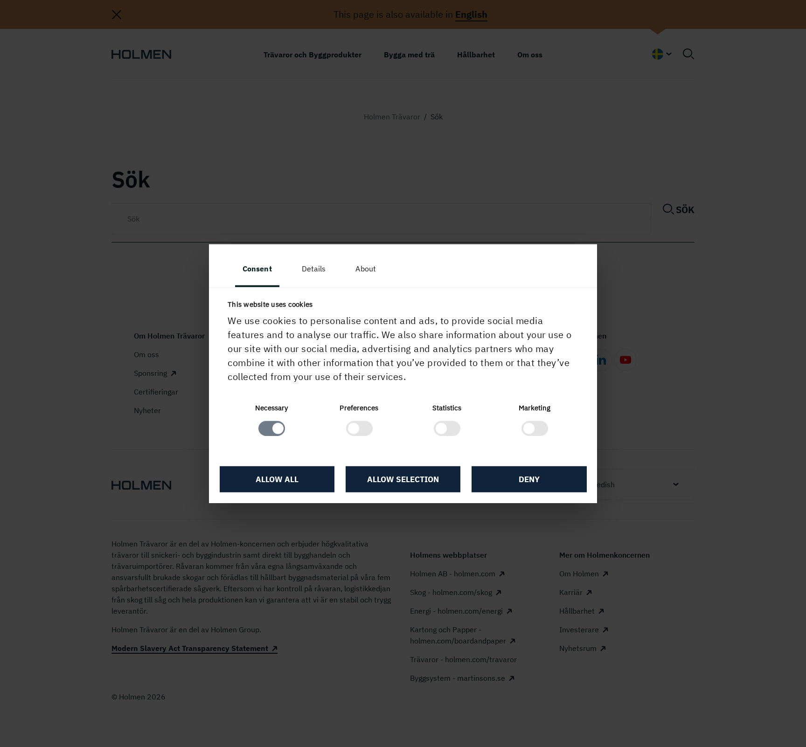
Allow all (277, 479)
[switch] (359, 428)
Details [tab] (314, 268)
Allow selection (403, 479)
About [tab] (365, 268)
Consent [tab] (257, 268)
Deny (529, 479)
